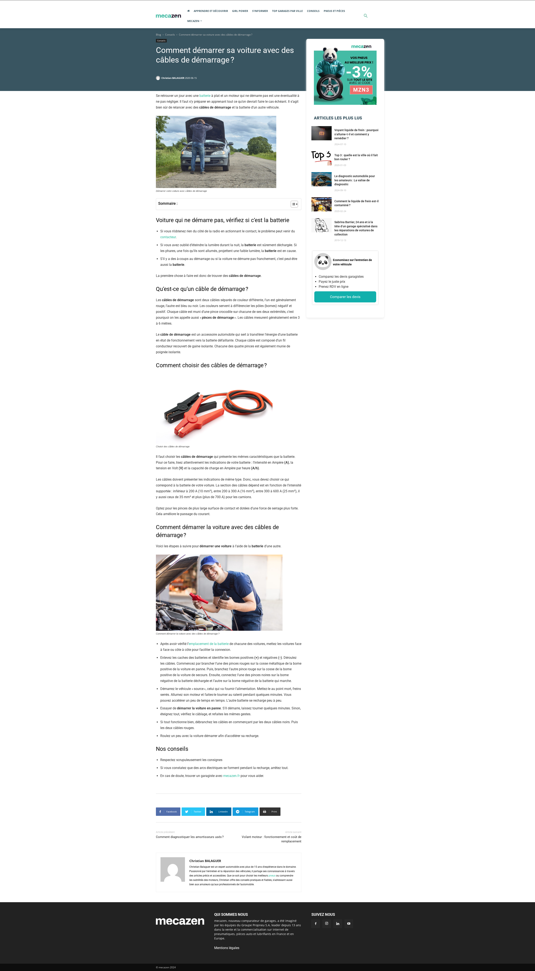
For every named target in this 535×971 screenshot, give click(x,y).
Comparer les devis (345, 297)
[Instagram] (326, 924)
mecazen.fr (231, 776)
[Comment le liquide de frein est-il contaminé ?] (321, 204)
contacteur (168, 237)
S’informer (260, 11)
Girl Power (240, 11)
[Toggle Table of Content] (292, 204)
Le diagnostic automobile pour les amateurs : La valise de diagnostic (354, 180)
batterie (205, 96)
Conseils (313, 11)
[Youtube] (349, 924)
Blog (158, 34)
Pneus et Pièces (334, 11)
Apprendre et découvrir (211, 11)
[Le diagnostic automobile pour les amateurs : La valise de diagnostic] (321, 179)
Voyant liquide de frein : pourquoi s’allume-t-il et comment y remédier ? (356, 134)
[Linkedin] (338, 924)
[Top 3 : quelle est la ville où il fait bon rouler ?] (321, 158)
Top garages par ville (287, 11)
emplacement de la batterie (209, 644)
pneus (272, 875)
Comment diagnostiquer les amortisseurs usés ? (190, 837)
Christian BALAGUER (172, 77)
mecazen (193, 21)
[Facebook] (315, 924)
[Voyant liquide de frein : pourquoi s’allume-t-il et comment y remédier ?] (321, 133)
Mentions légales (226, 948)
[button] (366, 16)
